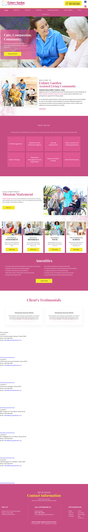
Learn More (44, 281)
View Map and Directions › (8, 514)
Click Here (12, 249)
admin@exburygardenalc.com (13, 340)
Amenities (39, 10)
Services (27, 10)
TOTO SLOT (42, 108)
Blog (79, 10)
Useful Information (52, 10)
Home (6, 10)
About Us (16, 10)
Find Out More (12, 54)
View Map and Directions (7, 357)
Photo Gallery (68, 10)
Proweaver (53, 523)
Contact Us (45, 14)
